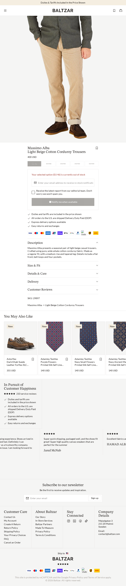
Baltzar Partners (43, 524)
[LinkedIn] (74, 521)
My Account (10, 520)
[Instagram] (68, 521)
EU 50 (63, 163)
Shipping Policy (12, 531)
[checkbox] (33, 192)
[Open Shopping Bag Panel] (120, 10)
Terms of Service (96, 577)
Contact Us (9, 517)
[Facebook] (80, 521)
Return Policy (11, 527)
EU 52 (77, 163)
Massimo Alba (39, 148)
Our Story (40, 517)
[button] (20, 393)
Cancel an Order (12, 542)
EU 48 (48, 163)
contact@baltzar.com (109, 534)
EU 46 (34, 163)
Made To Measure (44, 527)
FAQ (6, 538)
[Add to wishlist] (96, 148)
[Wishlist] (114, 10)
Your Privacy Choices (15, 535)
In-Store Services (43, 520)
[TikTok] (86, 521)
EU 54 (91, 163)
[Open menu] (5, 10)
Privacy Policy (42, 531)
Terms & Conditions (45, 535)
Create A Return (12, 524)
